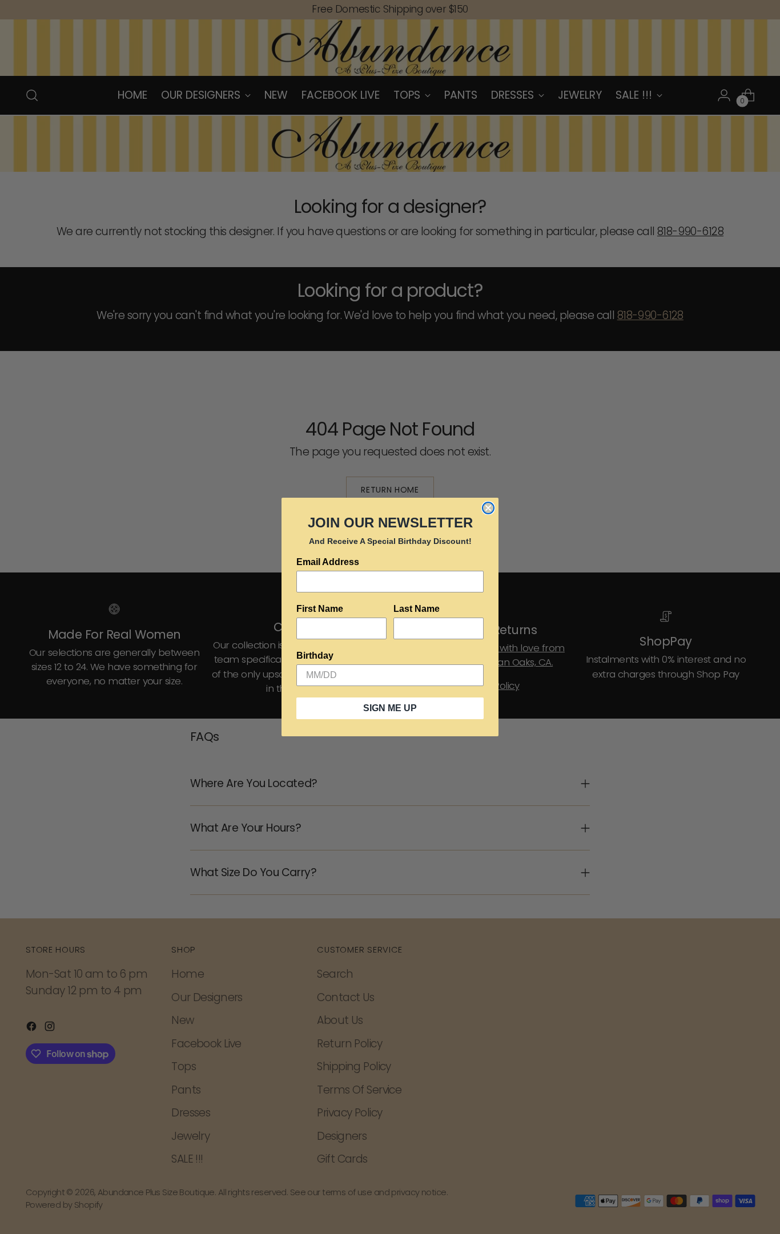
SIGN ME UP (390, 708)
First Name (319, 609)
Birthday (314, 655)
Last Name (416, 609)
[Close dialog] (488, 508)
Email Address (327, 562)
